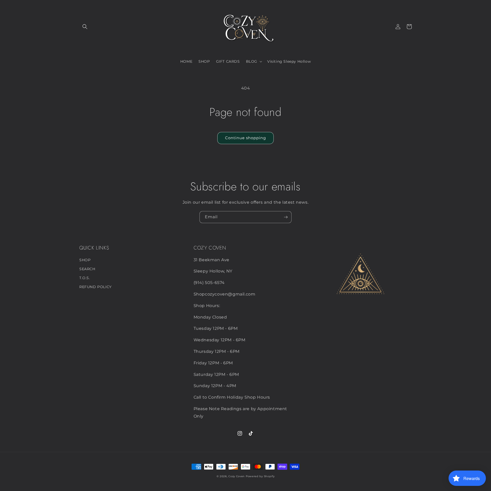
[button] (85, 26)
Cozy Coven (236, 476)
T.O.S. (84, 278)
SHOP (85, 260)
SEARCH (87, 269)
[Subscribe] (285, 217)
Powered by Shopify (260, 476)
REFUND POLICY (95, 287)
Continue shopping (245, 137)
